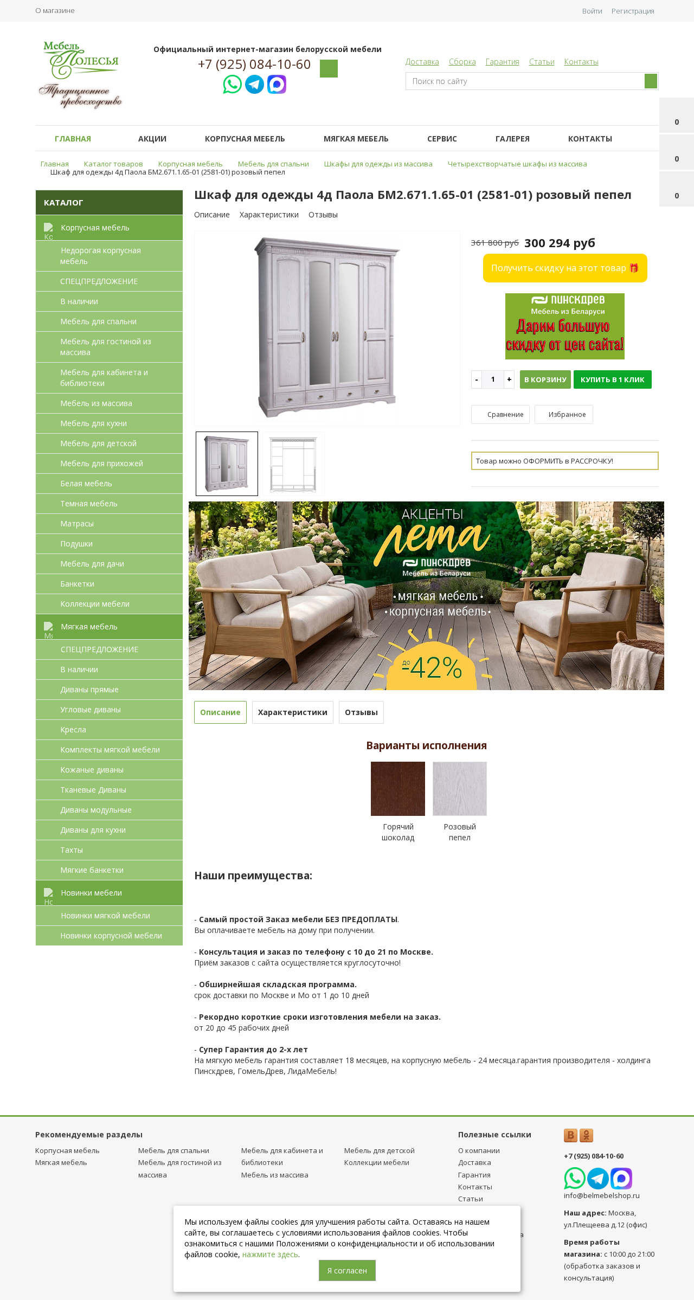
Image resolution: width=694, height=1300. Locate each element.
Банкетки (77, 583)
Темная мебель (89, 503)
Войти (592, 11)
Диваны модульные (96, 810)
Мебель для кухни (93, 423)
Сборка (462, 61)
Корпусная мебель (245, 138)
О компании (479, 1150)
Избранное (566, 414)
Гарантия (502, 61)
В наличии (79, 301)
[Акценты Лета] (427, 594)
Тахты (71, 850)
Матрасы (77, 523)
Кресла (73, 729)
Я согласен (347, 1270)
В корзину (545, 379)
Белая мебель (86, 483)
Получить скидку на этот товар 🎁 (565, 268)
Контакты (581, 61)
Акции (152, 138)
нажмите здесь (270, 1254)
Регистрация (633, 11)
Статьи (542, 61)
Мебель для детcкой (98, 443)
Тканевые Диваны (93, 789)
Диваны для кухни (93, 830)
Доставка (422, 61)
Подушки (76, 543)
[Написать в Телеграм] (254, 83)
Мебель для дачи (92, 563)
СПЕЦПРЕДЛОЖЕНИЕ (99, 281)
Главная (73, 138)
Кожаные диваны (92, 769)
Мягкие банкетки (92, 870)
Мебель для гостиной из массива (105, 346)
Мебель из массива (96, 403)
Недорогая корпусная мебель (100, 255)
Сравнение (505, 414)
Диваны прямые (89, 689)
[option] (327, 329)
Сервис (442, 138)
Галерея (513, 138)
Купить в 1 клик (613, 379)
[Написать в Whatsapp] (232, 83)
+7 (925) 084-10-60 (254, 64)
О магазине (55, 10)
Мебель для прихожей (101, 463)
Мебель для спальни (98, 321)
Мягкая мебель (356, 138)
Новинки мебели (91, 892)
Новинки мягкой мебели (105, 915)
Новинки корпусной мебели (111, 935)
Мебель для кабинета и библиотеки (104, 377)
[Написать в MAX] (276, 83)
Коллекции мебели (95, 603)
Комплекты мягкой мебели (110, 749)
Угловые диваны (90, 709)
